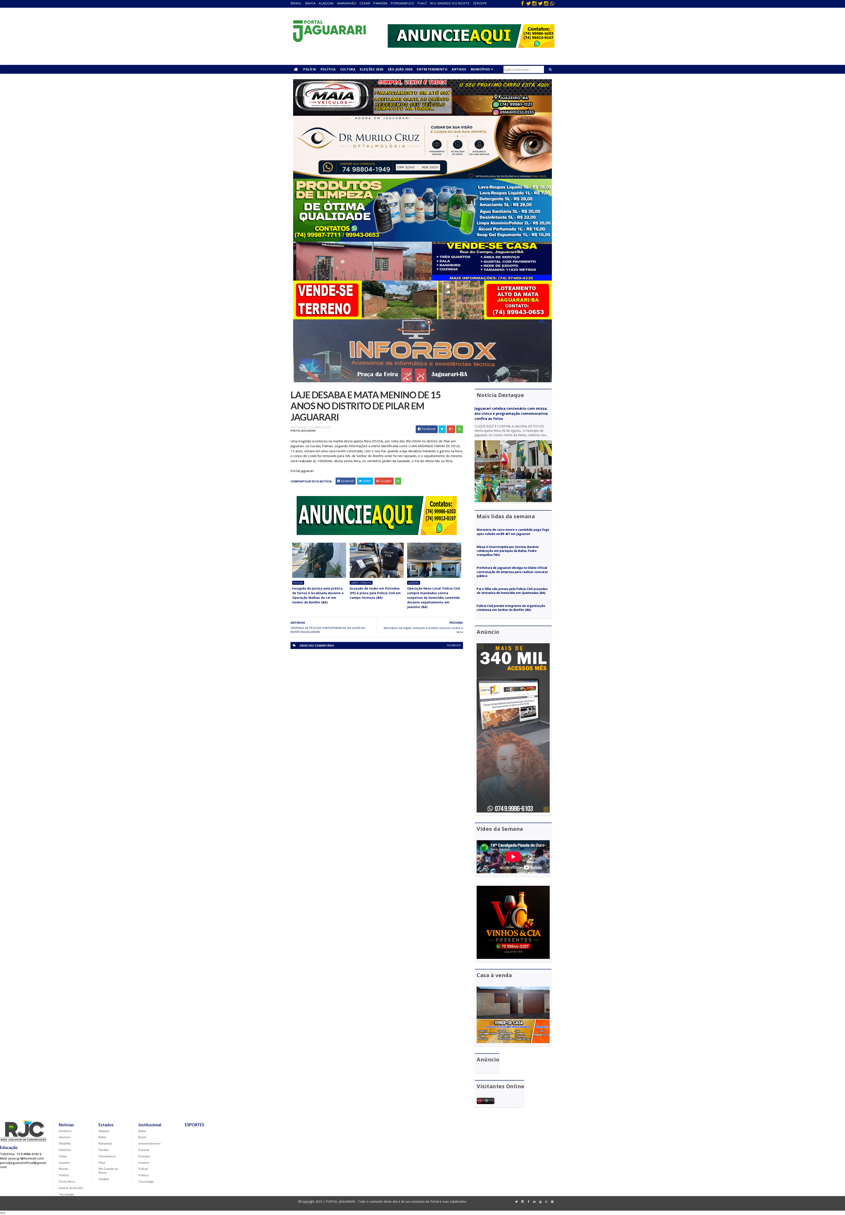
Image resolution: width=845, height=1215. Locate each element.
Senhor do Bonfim (71, 1188)
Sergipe (480, 3)
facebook (454, 645)
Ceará (365, 3)
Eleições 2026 (371, 69)
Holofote (65, 1150)
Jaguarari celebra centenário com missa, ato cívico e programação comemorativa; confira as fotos (511, 413)
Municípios (480, 69)
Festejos (144, 1156)
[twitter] (528, 3)
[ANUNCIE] (471, 46)
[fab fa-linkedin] (534, 1201)
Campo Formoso (361, 582)
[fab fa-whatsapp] (552, 3)
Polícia (309, 69)
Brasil (296, 3)
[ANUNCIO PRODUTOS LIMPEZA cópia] (422, 240)
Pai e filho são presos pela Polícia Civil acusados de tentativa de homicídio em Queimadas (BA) (512, 591)
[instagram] (534, 3)
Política (328, 69)
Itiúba (63, 1156)
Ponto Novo (67, 1181)
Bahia (310, 3)
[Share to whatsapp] (459, 429)
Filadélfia (65, 1143)
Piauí (422, 3)
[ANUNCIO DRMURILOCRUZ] (422, 177)
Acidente (65, 1131)
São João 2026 (400, 69)
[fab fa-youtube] (540, 1201)
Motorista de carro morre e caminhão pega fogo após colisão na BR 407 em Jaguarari (513, 532)
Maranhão (346, 3)
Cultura (348, 69)
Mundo (63, 1169)
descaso (64, 1137)
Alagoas (326, 3)
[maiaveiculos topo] (422, 114)
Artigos (459, 69)
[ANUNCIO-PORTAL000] (377, 534)
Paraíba (380, 3)
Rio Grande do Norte (450, 3)
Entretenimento (432, 69)
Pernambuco (402, 3)
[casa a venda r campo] (422, 279)
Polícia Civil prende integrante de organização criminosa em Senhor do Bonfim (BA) (511, 608)
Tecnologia (66, 1194)
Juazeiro (413, 582)
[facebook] (522, 3)
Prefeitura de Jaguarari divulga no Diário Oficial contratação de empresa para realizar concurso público (512, 572)
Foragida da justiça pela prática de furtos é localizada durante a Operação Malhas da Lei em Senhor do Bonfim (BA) (318, 595)
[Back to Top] (552, 1201)
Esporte (143, 1150)
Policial (298, 582)
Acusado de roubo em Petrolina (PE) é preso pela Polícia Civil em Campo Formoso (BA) (375, 593)
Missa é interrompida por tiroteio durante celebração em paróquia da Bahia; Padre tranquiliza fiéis (508, 551)
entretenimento (149, 1143)
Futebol (143, 1162)
